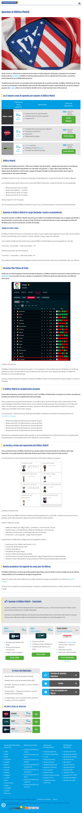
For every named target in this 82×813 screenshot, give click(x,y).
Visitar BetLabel (68, 151)
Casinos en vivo (49, 777)
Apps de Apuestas (49, 759)
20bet (6, 628)
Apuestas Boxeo (69, 759)
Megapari (7, 775)
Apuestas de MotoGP (70, 754)
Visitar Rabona (69, 136)
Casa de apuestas (7, 105)
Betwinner (7, 793)
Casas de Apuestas (50, 751)
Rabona (6, 764)
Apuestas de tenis (69, 767)
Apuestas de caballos (70, 757)
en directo (70, 642)
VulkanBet (7, 788)
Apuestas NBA (68, 770)
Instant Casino (8, 783)
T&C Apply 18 (67, 661)
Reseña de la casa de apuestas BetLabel (19, 680)
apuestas (15, 76)
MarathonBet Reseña (64, 631)
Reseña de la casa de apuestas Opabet (19, 676)
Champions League (9, 416)
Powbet (6, 770)
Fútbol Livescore (49, 762)
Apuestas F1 (67, 762)
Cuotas (27, 145)
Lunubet (6, 777)
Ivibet (6, 780)
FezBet (6, 785)
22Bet (32, 628)
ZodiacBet (7, 759)
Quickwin (7, 767)
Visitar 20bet (14, 657)
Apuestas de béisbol (70, 777)
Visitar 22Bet (41, 654)
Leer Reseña (15, 715)
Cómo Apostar (48, 770)
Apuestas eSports (69, 764)
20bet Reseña (9, 631)
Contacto (55, 799)
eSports (40, 148)
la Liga (12, 88)
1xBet (6, 751)
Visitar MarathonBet (67, 657)
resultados (5, 276)
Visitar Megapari (69, 120)
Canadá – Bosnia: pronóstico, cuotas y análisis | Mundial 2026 (22, 686)
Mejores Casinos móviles (51, 775)
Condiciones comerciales (44, 799)
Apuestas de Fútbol (70, 751)
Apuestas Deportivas (50, 764)
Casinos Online (48, 772)
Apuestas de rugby (69, 780)
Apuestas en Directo (50, 767)
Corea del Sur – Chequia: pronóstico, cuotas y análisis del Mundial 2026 (21, 692)
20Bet (6, 757)
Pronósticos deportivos (51, 754)
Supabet (7, 762)
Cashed (6, 790)
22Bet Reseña (35, 631)
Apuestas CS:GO (69, 772)
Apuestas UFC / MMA (70, 775)
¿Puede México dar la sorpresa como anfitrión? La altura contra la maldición (21, 699)
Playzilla (6, 772)
